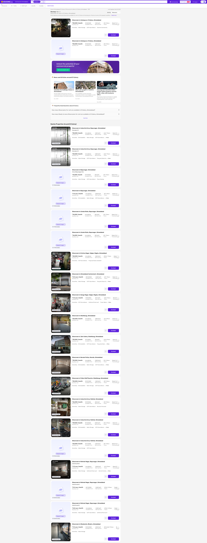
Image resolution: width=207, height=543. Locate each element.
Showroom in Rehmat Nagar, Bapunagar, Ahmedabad (88, 461)
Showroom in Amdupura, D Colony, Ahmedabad (86, 20)
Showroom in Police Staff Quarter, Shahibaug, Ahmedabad (90, 378)
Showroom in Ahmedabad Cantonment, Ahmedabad (88, 274)
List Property (184, 1)
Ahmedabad (57, 9)
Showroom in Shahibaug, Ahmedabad (83, 315)
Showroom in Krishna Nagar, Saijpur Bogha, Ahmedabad (89, 253)
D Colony (63, 9)
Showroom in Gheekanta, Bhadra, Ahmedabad (86, 524)
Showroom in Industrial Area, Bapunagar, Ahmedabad (88, 128)
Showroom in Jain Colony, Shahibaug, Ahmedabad (87, 336)
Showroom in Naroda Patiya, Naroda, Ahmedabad (87, 357)
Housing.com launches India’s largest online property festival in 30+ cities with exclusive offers (106, 92)
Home (52, 9)
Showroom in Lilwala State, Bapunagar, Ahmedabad (88, 211)
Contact (113, 35)
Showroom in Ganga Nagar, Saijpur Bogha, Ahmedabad (89, 295)
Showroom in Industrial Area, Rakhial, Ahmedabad (87, 399)
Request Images (60, 53)
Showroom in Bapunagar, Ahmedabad (83, 170)
